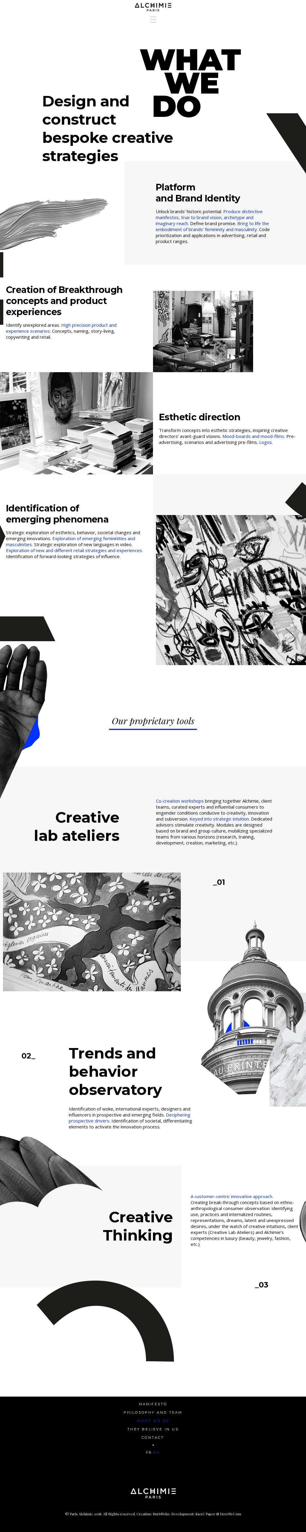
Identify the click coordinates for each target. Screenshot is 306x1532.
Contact (153, 1437)
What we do (153, 1421)
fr (149, 1452)
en (157, 1452)
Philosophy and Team (153, 1412)
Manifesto (153, 1404)
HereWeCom (230, 1513)
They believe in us (153, 1429)
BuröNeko (161, 1513)
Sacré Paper (205, 1513)
